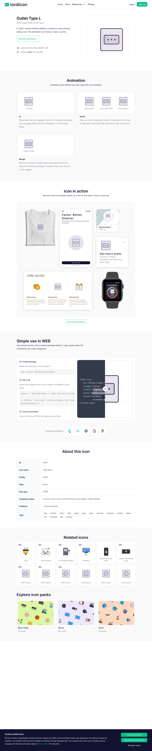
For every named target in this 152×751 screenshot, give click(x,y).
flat (34, 52)
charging (69, 517)
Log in (131, 4)
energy (76, 513)
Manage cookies (134, 745)
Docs (67, 4)
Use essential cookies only (134, 740)
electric (61, 513)
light (61, 517)
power (84, 513)
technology (53, 517)
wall (45, 517)
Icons (60, 4)
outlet (69, 513)
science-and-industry (51, 506)
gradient (39, 52)
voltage (128, 513)
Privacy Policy (43, 744)
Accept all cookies (134, 735)
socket (91, 513)
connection (100, 513)
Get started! (76, 262)
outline (23, 52)
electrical (120, 513)
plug (45, 513)
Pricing (91, 4)
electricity (53, 513)
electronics (110, 513)
